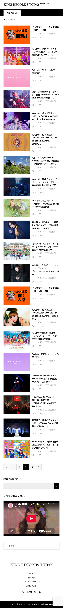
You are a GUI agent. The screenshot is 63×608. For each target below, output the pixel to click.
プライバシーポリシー (31, 581)
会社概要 (31, 577)
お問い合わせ (31, 586)
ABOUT (32, 573)
